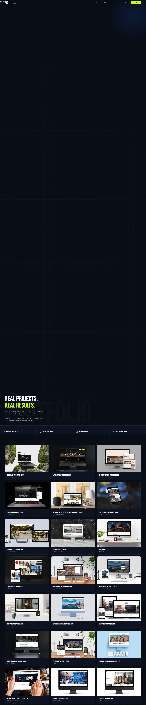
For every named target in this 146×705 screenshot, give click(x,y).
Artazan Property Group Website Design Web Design (67, 512)
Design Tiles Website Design (107, 624)
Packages (126, 2)
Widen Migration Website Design (108, 587)
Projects (119, 2)
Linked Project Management (15, 587)
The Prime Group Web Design (15, 549)
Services (112, 2)
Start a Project (136, 2)
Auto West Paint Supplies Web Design (17, 698)
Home (97, 2)
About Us (104, 2)
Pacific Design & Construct (60, 698)
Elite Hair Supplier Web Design (15, 475)
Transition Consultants (60, 549)
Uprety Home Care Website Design (62, 587)
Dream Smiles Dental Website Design (109, 661)
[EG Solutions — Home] (10, 2)
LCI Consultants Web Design (15, 512)
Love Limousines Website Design (62, 475)
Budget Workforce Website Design (16, 661)
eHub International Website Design (63, 624)
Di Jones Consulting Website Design (109, 475)
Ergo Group (102, 549)
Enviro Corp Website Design (61, 661)
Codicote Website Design (106, 698)
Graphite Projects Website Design (108, 512)
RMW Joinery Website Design (15, 624)
